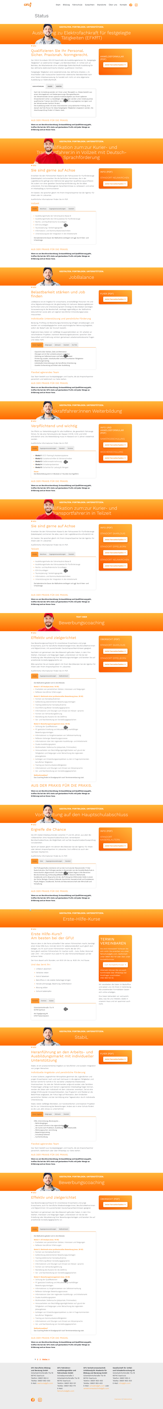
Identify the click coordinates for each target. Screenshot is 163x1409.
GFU (34, 46)
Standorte (101, 5)
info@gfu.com (124, 1383)
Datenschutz (127, 1399)
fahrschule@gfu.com (108, 954)
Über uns (113, 5)
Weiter (46, 1359)
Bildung (66, 5)
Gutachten (89, 5)
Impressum (118, 1399)
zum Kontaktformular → (115, 965)
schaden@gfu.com (97, 1386)
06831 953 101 (111, 957)
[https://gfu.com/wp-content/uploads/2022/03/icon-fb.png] (131, 5)
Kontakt (123, 5)
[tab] (38, 86)
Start (58, 5)
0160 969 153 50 (106, 978)
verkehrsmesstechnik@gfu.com (96, 1388)
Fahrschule (77, 5)
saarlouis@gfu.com (45, 1383)
